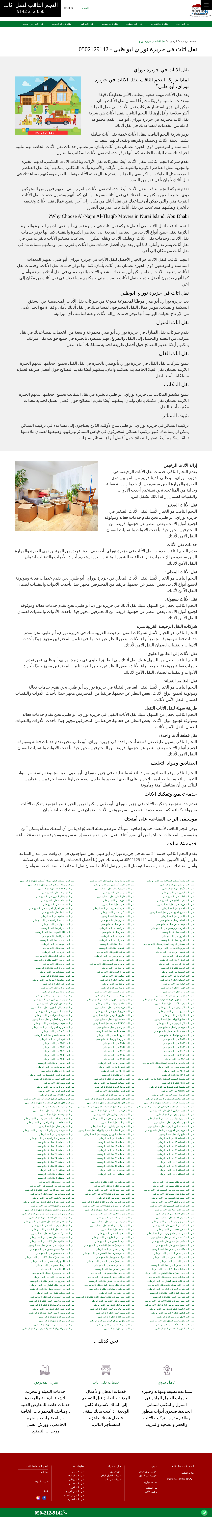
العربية (85, 8)
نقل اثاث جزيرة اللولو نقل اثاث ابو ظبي (115, 1039)
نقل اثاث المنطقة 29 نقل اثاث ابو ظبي (115, 1162)
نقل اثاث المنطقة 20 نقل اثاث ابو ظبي (175, 1150)
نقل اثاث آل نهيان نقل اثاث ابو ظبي (117, 944)
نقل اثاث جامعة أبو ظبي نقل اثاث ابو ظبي (114, 885)
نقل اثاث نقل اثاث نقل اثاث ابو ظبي (56, 1317)
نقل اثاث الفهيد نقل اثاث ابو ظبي (118, 900)
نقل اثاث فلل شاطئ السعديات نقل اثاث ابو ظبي (110, 1103)
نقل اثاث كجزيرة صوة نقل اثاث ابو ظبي (55, 996)
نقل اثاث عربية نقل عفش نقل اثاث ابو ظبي (113, 1222)
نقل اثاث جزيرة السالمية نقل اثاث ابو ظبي (53, 1111)
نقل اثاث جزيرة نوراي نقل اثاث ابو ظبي (55, 1087)
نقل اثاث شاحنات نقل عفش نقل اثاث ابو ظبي (112, 1273)
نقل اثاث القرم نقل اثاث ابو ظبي (58, 952)
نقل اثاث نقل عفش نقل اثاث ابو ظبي (56, 1182)
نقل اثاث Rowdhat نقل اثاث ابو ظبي (56, 1095)
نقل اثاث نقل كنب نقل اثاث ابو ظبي (116, 1293)
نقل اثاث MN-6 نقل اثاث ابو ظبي (178, 1075)
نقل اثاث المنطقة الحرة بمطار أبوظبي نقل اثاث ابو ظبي (47, 881)
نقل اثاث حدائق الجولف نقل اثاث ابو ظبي (174, 1019)
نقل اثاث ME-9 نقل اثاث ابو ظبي (178, 1071)
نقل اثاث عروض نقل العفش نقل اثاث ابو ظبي (51, 1285)
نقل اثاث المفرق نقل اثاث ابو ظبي (117, 920)
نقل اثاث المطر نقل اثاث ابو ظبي (118, 932)
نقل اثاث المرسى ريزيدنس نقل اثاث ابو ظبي (172, 928)
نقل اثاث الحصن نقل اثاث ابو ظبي (177, 908)
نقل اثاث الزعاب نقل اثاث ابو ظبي (57, 988)
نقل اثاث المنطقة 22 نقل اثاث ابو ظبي (115, 1154)
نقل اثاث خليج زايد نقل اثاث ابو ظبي (176, 1134)
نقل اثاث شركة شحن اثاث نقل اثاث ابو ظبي (52, 1233)
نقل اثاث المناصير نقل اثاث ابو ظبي (177, 920)
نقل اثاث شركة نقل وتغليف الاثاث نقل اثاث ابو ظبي (109, 1285)
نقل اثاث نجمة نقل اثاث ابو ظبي (58, 1083)
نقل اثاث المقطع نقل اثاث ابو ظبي (117, 924)
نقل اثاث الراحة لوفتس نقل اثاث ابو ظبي (114, 956)
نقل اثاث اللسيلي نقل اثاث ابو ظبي (177, 916)
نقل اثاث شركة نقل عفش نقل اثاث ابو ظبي (173, 1182)
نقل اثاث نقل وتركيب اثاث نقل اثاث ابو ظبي (173, 1222)
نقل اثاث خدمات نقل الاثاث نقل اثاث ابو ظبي (172, 1202)
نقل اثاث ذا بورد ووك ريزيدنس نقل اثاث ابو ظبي (170, 1118)
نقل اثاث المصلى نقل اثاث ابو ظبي (57, 940)
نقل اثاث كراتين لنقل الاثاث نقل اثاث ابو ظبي (172, 1313)
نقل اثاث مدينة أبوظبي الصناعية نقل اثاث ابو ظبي (170, 881)
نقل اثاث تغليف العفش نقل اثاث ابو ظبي (114, 1241)
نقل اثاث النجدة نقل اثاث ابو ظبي (58, 948)
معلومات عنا (78, 1466)
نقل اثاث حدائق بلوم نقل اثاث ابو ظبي (55, 1004)
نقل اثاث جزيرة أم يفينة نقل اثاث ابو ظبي (174, 1122)
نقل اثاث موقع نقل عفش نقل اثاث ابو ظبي (113, 1305)
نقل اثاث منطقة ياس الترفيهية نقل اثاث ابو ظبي (171, 1126)
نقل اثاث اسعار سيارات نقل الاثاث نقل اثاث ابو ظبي (169, 1305)
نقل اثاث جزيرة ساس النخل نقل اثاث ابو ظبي (172, 1111)
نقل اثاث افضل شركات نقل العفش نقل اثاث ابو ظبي (48, 1202)
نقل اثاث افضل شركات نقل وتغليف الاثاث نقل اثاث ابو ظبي (105, 1297)
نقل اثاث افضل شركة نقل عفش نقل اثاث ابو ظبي (49, 1190)
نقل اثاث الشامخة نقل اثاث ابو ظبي (177, 976)
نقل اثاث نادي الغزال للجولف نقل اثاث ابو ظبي (51, 908)
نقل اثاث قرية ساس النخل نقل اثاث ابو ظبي (112, 1111)
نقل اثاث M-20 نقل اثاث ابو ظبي (58, 1051)
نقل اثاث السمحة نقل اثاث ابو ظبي (177, 972)
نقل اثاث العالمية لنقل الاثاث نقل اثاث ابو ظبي (51, 1241)
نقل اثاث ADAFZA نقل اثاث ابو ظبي (56, 889)
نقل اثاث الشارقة (159, 24)
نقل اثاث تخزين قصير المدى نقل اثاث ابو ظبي (172, 1321)
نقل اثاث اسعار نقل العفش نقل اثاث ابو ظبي (172, 1198)
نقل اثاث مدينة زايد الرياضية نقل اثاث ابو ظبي (52, 1138)
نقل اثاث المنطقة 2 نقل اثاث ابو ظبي (116, 1150)
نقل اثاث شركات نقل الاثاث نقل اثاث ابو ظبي (112, 1182)
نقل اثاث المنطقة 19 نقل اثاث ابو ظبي (55, 1150)
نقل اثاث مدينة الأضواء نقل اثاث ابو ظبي (174, 1004)
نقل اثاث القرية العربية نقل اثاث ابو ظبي (114, 992)
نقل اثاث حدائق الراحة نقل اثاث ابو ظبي (54, 956)
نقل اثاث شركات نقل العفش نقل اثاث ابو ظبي (51, 1186)
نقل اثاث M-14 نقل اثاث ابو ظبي (118, 1043)
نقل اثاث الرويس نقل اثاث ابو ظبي (117, 1095)
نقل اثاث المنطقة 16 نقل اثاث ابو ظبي (55, 1146)
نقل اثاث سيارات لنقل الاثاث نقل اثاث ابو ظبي (172, 1269)
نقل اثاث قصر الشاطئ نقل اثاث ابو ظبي (114, 1091)
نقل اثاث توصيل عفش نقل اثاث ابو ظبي (114, 1249)
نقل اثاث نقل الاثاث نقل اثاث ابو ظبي (116, 1317)
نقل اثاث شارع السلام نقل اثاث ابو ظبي (115, 972)
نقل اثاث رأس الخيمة (33, 24)
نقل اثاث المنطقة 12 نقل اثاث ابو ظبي (175, 1138)
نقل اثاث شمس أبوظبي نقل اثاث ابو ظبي (114, 1115)
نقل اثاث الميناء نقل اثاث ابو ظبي (178, 932)
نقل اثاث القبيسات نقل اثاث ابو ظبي (116, 948)
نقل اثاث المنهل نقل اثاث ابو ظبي (58, 924)
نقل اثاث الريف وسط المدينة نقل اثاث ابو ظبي (111, 964)
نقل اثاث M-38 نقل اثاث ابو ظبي (118, 1051)
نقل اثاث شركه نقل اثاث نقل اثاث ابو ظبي (113, 1186)
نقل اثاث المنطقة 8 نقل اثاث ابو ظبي (56, 1178)
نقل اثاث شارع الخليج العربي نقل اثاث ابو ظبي (171, 912)
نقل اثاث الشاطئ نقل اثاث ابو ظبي (117, 980)
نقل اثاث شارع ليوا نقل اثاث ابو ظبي (176, 1035)
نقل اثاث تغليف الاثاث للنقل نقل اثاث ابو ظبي (172, 1293)
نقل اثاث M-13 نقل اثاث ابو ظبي (58, 1043)
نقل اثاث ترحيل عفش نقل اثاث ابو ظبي (55, 1265)
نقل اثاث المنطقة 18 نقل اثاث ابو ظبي (175, 1146)
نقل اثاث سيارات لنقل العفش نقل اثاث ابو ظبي (51, 1245)
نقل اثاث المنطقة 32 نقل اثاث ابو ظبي (175, 1166)
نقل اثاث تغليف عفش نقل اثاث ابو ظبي (55, 1253)
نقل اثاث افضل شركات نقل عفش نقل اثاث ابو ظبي (49, 1222)
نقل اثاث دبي (182, 24)
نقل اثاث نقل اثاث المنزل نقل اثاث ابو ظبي (173, 1257)
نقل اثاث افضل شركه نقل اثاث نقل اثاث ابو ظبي (110, 1261)
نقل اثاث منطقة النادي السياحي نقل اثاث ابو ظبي (50, 1122)
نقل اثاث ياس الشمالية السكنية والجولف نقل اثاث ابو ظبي (106, 1130)
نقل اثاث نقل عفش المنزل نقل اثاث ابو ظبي (172, 1265)
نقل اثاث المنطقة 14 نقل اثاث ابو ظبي (115, 1142)
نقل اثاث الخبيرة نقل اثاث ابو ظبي (117, 916)
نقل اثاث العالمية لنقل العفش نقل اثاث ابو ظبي (171, 1309)
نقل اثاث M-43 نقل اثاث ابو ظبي (178, 1055)
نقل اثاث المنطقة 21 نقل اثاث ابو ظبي (55, 1154)
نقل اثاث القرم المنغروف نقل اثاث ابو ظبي (113, 908)
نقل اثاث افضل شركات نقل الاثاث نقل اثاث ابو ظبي (109, 1194)
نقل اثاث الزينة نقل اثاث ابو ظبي (58, 992)
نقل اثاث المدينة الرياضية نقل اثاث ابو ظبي (53, 920)
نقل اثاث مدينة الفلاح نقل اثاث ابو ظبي (175, 900)
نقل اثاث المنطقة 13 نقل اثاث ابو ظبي (55, 1142)
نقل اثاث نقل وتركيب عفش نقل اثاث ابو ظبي (112, 1309)
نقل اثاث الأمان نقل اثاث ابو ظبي (178, 889)
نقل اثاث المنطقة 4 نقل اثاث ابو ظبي (176, 1170)
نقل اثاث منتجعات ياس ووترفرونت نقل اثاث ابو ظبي (108, 1134)
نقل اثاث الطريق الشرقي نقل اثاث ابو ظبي (113, 1015)
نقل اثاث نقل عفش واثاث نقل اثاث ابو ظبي (53, 1273)
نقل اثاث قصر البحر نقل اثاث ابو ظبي (56, 1091)
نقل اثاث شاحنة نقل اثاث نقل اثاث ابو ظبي (53, 1277)
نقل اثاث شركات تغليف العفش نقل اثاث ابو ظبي (110, 1277)
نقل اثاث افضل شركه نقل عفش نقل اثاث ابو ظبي (109, 1210)
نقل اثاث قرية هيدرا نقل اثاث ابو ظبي (176, 1027)
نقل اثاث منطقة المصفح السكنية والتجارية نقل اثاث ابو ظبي (165, 1079)
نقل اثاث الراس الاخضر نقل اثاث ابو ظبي (54, 960)
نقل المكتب (151, 1488)
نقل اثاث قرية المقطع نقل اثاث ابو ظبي (175, 924)
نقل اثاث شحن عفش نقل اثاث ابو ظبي (175, 1229)
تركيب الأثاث (151, 1492)
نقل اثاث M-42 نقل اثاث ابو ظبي (118, 1055)
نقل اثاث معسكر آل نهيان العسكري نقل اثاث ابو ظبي (168, 944)
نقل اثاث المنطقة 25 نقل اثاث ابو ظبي (115, 1158)
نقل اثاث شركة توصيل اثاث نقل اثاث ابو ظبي (52, 1305)
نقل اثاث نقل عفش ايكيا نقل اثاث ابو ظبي (174, 1253)
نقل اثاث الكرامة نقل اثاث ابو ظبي (117, 912)
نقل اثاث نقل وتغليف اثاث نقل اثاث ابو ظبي (53, 1198)
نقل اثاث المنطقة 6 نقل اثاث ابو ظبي (116, 1174)
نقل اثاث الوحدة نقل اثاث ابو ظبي (118, 984)
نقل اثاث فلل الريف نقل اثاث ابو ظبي (176, 964)
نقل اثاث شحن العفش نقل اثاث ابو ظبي (114, 1269)
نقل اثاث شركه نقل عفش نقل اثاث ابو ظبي (173, 1186)
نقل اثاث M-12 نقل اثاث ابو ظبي (178, 1039)
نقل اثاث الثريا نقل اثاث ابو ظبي (58, 984)
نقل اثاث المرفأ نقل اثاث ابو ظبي (58, 936)
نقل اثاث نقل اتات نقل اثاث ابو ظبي (176, 1261)
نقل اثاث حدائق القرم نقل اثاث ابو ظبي (115, 952)
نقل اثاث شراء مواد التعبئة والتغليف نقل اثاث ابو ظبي (48, 1329)
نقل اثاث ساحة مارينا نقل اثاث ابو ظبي (55, 1067)
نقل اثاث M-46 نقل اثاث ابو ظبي (118, 1059)
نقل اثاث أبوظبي (134, 24)
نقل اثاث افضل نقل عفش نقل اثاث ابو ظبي (53, 1309)
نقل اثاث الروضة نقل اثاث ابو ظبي (117, 968)
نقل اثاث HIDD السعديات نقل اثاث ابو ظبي (113, 1023)
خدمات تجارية (150, 1482)
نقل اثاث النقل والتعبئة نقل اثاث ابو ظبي (174, 1329)
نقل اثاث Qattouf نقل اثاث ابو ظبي (177, 1091)
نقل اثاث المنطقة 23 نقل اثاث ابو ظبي (175, 1154)
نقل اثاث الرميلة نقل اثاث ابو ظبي (177, 968)
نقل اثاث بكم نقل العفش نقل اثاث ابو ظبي (173, 1226)
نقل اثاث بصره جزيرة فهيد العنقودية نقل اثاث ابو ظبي (168, 1000)
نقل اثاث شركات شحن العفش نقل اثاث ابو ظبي (170, 1281)
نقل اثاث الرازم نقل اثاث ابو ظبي (118, 960)
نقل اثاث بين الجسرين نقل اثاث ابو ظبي (114, 996)
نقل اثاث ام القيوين (61, 24)
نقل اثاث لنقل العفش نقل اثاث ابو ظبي (175, 1214)
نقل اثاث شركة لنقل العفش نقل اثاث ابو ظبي (172, 1206)
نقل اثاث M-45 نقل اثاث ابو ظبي (58, 1059)
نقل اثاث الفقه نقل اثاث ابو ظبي (58, 904)
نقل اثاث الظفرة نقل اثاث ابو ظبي (57, 900)
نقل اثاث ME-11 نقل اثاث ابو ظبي (117, 1071)
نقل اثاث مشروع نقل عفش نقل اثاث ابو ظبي (52, 1281)
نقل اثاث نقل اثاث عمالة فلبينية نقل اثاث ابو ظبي (170, 1285)
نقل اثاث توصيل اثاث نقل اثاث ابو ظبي (115, 1218)
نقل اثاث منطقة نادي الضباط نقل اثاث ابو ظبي (171, 1087)
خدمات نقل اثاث (113, 1479)
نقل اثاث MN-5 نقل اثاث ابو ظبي (118, 1075)
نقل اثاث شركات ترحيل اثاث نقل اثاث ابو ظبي (111, 1289)
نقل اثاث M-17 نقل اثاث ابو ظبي (118, 1047)
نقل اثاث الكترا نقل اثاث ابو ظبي (178, 1015)
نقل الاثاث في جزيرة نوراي (152, 41)
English (69, 8)
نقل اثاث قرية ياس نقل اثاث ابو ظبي (56, 1134)
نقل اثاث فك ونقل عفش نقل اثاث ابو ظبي (173, 1297)
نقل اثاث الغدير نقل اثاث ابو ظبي (118, 904)
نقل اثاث (44, 1472)
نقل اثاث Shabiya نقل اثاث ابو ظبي (57, 1115)
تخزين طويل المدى (148, 1471)
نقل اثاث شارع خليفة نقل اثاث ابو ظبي (115, 1035)
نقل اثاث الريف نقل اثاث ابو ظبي (58, 964)
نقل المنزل (115, 1471)
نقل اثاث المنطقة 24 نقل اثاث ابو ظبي (55, 1158)
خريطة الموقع (41, 1481)
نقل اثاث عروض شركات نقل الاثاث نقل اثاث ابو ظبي (108, 1206)
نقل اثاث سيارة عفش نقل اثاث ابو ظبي (115, 1313)
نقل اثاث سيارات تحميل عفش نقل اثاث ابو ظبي (171, 1277)
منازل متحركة (114, 1466)
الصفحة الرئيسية (189, 41)
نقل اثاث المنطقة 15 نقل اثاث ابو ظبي (175, 1142)
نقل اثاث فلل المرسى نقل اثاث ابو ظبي (54, 932)
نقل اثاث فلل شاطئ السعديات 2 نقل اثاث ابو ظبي (109, 1099)
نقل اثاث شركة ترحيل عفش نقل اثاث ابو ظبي (111, 1281)
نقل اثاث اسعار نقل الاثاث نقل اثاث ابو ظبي (53, 1229)
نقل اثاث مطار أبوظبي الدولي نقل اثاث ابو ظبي (51, 885)
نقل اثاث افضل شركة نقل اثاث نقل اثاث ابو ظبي (110, 1190)
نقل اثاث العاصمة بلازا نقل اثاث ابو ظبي (115, 1004)
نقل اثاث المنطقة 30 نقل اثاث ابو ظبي (55, 1166)
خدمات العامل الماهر (111, 1475)
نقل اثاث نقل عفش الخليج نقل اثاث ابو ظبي (113, 1237)
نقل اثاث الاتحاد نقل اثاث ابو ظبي (58, 912)
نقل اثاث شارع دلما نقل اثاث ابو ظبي (176, 1011)
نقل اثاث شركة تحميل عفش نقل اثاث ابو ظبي (51, 1301)
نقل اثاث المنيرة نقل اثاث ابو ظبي (117, 936)
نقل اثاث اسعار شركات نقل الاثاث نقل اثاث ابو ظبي (109, 1245)
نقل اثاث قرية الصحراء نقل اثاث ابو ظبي (54, 1015)
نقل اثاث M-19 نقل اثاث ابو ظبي (178, 1047)
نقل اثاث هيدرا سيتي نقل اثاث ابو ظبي (115, 1027)
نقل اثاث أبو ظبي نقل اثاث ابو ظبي (177, 885)
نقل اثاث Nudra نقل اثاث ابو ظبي (178, 1083)
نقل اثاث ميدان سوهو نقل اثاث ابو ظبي (175, 1115)
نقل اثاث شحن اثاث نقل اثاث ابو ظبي (116, 1233)
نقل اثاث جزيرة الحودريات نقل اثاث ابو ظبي (52, 1027)
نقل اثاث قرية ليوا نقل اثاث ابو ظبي (56, 1039)
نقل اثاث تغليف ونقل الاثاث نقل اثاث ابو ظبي (112, 1301)
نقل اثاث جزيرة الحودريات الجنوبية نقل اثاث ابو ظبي (49, 1118)
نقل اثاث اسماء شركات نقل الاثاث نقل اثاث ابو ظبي (169, 1301)
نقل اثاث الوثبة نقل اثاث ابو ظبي (178, 984)
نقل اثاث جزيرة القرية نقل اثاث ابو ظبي (175, 948)
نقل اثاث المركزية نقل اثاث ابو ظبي (116, 928)
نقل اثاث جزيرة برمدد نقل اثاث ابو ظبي (175, 996)
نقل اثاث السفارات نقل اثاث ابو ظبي (56, 972)
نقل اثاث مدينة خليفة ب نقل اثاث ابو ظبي (174, 1031)
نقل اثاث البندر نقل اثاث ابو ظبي (118, 893)
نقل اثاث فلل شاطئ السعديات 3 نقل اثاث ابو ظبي (169, 1099)
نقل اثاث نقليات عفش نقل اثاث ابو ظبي (54, 1293)
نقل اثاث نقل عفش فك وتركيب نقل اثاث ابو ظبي (170, 1233)
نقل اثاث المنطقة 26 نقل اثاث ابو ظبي (175, 1158)
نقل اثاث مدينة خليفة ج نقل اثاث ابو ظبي (54, 1035)
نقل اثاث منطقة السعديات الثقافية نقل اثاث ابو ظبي (169, 1103)
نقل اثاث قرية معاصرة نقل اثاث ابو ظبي (114, 1007)
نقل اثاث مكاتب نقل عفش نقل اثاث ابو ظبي (172, 1249)
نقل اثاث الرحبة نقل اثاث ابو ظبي (178, 956)
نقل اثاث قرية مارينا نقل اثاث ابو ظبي (116, 1067)
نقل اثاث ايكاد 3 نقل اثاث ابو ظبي (58, 1031)
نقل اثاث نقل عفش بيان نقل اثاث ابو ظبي (114, 1265)
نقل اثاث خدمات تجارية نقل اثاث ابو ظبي (54, 1325)
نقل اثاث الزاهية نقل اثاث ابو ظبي (117, 988)
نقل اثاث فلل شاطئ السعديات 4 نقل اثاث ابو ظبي (49, 1103)
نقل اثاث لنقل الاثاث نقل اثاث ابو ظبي (115, 1198)
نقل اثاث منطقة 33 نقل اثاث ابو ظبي (56, 1170)
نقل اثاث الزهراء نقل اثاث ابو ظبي (177, 988)
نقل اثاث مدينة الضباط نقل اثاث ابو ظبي (114, 1087)
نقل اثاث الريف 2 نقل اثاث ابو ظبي (177, 960)
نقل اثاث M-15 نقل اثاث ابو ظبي (178, 1043)
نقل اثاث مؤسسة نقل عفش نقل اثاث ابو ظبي (51, 1237)
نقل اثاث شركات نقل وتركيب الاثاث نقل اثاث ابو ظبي (108, 1202)
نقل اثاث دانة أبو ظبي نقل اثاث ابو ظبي (55, 1011)
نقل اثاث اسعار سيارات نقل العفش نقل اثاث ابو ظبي (108, 1253)
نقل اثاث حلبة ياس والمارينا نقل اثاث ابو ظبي (112, 1126)
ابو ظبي (173, 41)
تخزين (154, 1466)
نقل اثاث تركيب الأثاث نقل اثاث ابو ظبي (175, 1325)
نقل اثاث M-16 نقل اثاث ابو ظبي (58, 1047)
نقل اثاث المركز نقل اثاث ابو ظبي (57, 928)
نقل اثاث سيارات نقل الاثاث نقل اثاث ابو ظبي (112, 1226)
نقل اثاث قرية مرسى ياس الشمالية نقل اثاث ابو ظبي (48, 1130)
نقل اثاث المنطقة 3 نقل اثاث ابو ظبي (176, 1162)
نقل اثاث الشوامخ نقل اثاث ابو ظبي (177, 980)
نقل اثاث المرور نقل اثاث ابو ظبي (178, 936)
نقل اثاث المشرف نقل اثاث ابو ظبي (116, 940)
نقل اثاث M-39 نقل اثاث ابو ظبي (178, 1051)
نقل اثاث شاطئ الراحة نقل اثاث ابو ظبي (174, 952)
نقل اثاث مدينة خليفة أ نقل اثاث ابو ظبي (114, 1031)
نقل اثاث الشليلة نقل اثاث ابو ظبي (117, 976)
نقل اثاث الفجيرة (76, 1499)
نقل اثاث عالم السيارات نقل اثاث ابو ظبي (54, 1079)
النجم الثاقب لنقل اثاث (30, 8)
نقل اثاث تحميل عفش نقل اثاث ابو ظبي (175, 1245)
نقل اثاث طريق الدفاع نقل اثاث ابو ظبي (115, 1011)
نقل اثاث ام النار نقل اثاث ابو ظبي (117, 1122)
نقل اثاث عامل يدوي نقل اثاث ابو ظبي (175, 1317)
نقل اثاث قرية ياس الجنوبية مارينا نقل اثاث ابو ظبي (169, 1130)
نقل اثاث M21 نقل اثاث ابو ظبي (179, 1059)
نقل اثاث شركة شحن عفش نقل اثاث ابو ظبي (52, 1249)
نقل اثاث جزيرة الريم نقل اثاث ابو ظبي (55, 968)
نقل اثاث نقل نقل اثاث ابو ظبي (119, 1329)
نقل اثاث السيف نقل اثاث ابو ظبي (57, 976)
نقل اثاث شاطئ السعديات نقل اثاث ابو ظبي (173, 1095)
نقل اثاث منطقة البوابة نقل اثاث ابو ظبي (114, 1019)
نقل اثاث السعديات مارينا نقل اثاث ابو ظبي (53, 1107)
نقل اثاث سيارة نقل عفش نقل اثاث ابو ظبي (173, 1194)
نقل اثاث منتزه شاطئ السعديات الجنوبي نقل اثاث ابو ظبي (106, 1107)
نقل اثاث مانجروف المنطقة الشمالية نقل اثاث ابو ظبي (168, 1063)
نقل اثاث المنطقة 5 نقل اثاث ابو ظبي (56, 1174)
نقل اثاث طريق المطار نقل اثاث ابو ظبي (114, 889)
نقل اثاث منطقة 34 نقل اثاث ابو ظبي (116, 1170)
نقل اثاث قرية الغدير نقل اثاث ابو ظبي (175, 904)
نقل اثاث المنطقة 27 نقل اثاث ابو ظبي (55, 1162)
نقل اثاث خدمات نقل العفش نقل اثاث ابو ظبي (51, 1218)
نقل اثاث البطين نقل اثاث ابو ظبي (178, 893)
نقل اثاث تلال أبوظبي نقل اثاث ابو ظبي (175, 1023)
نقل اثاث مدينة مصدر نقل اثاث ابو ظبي (175, 1067)
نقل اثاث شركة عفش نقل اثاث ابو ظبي (115, 1257)
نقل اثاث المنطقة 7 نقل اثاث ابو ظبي (176, 1174)
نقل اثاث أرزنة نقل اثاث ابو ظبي (178, 992)
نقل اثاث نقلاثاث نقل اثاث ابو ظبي (117, 1229)
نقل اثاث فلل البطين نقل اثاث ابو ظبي (115, 897)
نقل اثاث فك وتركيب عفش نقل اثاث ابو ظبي (52, 1261)
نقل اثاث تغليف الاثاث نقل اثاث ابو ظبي (175, 1218)
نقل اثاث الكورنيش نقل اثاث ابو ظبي (176, 1007)
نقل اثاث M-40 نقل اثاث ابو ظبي (58, 1055)
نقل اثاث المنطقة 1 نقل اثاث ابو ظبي (116, 1138)
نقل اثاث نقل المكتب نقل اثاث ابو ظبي (115, 1325)
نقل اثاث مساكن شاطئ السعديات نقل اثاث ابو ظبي (49, 1099)
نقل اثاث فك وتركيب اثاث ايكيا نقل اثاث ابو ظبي (170, 1289)
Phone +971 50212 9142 (178, 1479)
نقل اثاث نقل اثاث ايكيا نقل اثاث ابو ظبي (174, 1210)
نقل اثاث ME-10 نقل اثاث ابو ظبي (57, 1071)
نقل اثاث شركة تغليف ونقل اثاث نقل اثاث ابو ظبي (49, 1210)
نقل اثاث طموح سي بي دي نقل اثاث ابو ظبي (112, 1118)
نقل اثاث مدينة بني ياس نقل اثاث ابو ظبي (54, 1000)
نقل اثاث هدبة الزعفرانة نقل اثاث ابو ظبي (54, 1023)
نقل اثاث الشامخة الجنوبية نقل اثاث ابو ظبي (53, 980)
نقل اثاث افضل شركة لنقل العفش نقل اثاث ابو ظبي (169, 1273)
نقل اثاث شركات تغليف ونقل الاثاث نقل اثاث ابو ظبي (48, 1214)
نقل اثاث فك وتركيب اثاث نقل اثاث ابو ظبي (53, 1226)
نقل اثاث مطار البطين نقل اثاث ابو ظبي (55, 897)
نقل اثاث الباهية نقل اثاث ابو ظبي (58, 893)
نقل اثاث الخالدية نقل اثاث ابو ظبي (57, 916)
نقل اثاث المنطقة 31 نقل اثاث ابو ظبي (115, 1166)
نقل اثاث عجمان (110, 24)
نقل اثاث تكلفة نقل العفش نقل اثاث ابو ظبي (172, 1237)
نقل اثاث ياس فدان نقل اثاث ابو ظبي (56, 1126)
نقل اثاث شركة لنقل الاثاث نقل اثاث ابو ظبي (52, 1206)
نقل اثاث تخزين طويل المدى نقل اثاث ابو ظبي (111, 1321)
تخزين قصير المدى (148, 1475)
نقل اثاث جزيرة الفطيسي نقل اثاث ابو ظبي (53, 1019)
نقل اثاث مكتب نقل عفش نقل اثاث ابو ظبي (173, 1241)
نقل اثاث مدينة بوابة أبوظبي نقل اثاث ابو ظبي (112, 881)
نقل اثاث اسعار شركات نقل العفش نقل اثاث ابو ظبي (168, 1190)
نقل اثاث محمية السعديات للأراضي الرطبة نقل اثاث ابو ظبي (165, 1107)
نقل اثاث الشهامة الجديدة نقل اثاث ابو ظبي (113, 1083)
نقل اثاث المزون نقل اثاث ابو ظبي (177, 940)
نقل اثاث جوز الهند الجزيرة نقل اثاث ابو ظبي (52, 1007)
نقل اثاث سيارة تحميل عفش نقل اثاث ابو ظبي (51, 1313)
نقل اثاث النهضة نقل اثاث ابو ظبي (57, 944)
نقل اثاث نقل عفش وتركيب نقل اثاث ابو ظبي (52, 1297)
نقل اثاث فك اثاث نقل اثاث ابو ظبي (57, 1269)
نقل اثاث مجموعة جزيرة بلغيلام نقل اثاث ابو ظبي (110, 1000)
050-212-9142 (49, 1512)
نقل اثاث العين (87, 24)
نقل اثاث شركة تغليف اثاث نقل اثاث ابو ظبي (112, 1214)
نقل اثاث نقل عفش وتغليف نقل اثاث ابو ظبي (52, 1289)
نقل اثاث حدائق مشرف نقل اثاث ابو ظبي (114, 1079)
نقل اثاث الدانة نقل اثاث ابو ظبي (178, 897)
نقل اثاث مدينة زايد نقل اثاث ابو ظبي (56, 1063)
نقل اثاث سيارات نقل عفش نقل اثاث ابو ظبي (52, 1194)
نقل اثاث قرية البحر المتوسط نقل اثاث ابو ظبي (51, 1075)
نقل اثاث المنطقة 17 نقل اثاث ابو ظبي (115, 1146)
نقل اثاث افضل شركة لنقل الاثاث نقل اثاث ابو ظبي (49, 1257)
